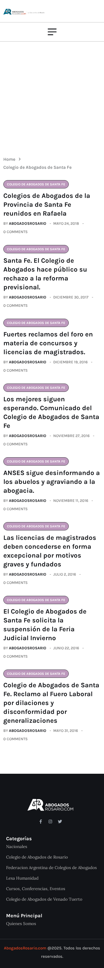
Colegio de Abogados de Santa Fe (37, 167)
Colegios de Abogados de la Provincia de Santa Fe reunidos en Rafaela (46, 204)
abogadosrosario (27, 223)
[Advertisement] (52, 95)
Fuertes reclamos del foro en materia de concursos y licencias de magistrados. (48, 343)
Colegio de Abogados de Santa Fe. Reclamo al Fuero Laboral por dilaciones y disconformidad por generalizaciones (51, 702)
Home (10, 159)
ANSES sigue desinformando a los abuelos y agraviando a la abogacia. (51, 481)
